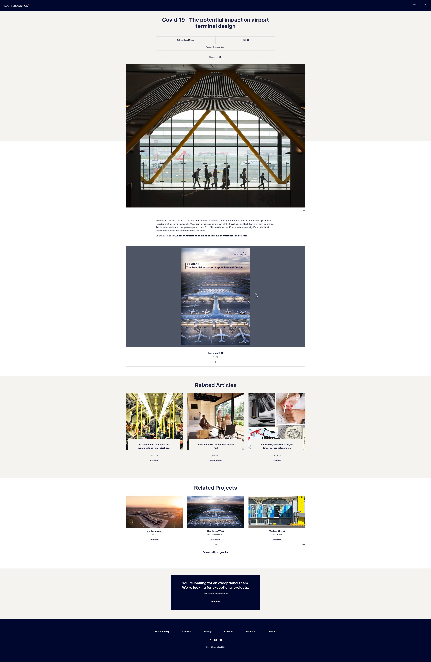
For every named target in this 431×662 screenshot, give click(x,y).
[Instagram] (210, 640)
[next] (303, 544)
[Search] (419, 5)
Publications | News (185, 40)
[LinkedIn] (215, 640)
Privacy (207, 631)
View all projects (215, 552)
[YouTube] (221, 640)
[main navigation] (414, 5)
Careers (186, 631)
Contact (272, 631)
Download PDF (215, 353)
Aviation (209, 47)
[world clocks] (425, 5)
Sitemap (250, 631)
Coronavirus (219, 47)
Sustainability (162, 631)
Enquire (215, 601)
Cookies (228, 631)
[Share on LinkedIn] (220, 57)
